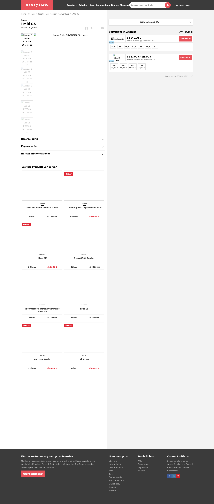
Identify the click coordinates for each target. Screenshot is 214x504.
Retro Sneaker (43, 14)
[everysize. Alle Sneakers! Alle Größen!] (37, 5)
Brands (115, 5)
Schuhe (83, 5)
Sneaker (71, 5)
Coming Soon (103, 5)
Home (23, 14)
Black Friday (114, 484)
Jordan (54, 14)
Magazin (124, 5)
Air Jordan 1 (64, 14)
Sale (92, 5)
